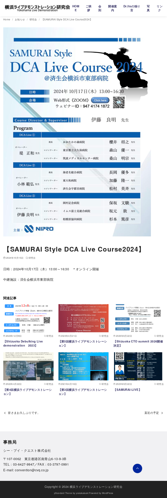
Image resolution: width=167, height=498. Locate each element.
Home (7, 19)
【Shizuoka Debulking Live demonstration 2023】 (23, 343)
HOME (75, 8)
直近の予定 (151, 412)
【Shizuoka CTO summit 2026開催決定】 (138, 343)
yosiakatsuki (82, 493)
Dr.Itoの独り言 (131, 8)
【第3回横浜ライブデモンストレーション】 (82, 392)
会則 (99, 8)
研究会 (34, 19)
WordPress (107, 493)
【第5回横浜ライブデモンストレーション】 (82, 343)
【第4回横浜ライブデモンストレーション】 (27, 392)
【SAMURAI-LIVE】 (127, 390)
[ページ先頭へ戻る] (137, 468)
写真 (148, 8)
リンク (160, 8)
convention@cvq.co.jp (31, 470)
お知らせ (20, 19)
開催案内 (112, 8)
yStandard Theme (63, 493)
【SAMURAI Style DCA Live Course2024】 (67, 19)
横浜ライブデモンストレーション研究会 (96, 486)
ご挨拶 (89, 8)
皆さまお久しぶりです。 (24, 412)
